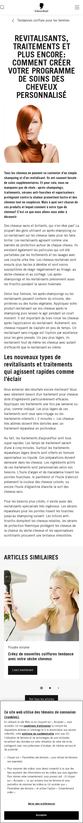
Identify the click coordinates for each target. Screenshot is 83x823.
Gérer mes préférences (41, 804)
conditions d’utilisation (37, 726)
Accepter (41, 815)
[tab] (41, 688)
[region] (41, 762)
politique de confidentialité (38, 734)
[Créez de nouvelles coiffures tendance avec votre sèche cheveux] (41, 623)
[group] (41, 630)
